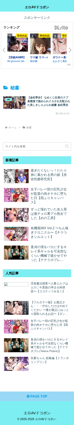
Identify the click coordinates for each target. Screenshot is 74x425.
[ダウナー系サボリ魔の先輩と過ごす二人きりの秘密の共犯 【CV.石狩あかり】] (63, 44)
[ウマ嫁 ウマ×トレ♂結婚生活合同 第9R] (40, 44)
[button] (67, 146)
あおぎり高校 (60, 61)
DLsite (61, 27)
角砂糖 (33, 61)
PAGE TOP (38, 396)
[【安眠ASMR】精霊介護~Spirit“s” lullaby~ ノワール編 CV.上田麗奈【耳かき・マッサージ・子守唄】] (17, 44)
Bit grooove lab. (16, 61)
